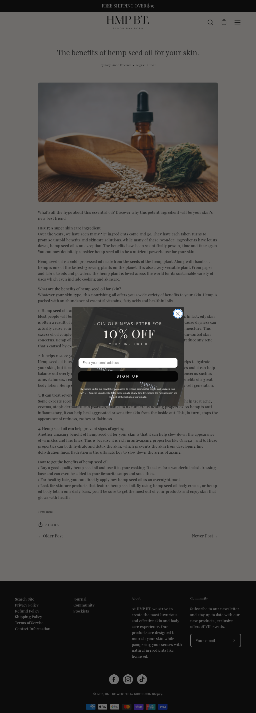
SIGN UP (128, 376)
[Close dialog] (178, 313)
